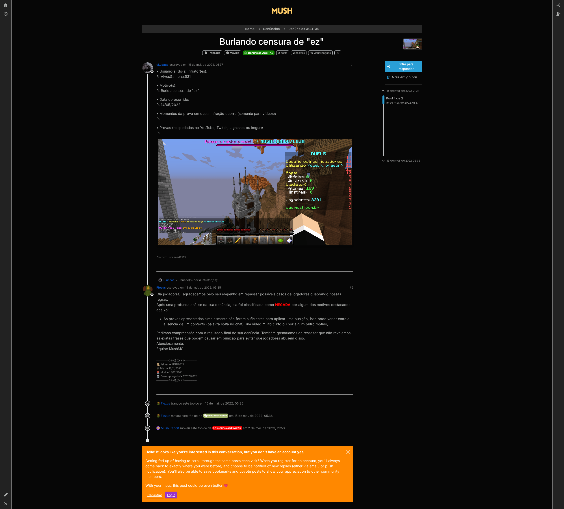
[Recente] (6, 14)
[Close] (348, 452)
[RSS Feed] (337, 52)
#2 (351, 287)
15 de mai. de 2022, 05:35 (203, 287)
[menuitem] (558, 5)
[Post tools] (350, 266)
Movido (234, 52)
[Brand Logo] (282, 10)
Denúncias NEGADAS (228, 428)
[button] (6, 494)
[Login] (558, 5)
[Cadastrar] (558, 14)
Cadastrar (154, 495)
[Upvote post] (334, 266)
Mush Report (170, 428)
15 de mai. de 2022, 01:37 (205, 64)
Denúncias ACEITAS (260, 52)
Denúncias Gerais (217, 415)
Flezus (161, 287)
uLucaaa (162, 64)
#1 (352, 64)
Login (171, 495)
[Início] (6, 5)
